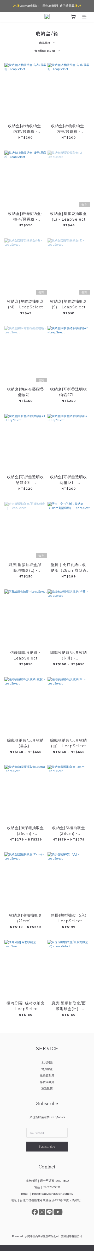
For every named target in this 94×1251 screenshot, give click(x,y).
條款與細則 (47, 1082)
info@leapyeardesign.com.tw (52, 1194)
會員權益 (47, 1069)
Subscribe (47, 1146)
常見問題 (47, 1062)
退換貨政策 (47, 1075)
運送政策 (47, 1088)
